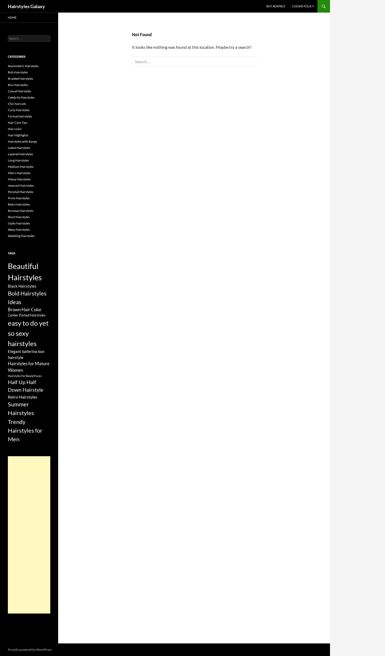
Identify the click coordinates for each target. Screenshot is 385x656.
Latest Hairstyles (19, 148)
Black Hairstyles (22, 286)
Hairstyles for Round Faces (25, 376)
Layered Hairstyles (20, 154)
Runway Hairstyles (20, 211)
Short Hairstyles (19, 217)
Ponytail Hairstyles (20, 192)
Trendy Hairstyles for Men (25, 430)
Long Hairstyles (18, 160)
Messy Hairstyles (19, 179)
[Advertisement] (29, 535)
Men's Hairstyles (19, 173)
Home (12, 17)
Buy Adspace (275, 6)
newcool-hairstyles (21, 185)
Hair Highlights (18, 135)
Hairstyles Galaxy (26, 6)
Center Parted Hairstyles (27, 315)
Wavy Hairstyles (19, 230)
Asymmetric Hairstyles (23, 66)
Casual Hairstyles (19, 91)
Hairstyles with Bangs (22, 141)
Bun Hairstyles (18, 85)
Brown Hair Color (25, 309)
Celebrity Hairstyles (21, 97)
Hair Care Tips (17, 123)
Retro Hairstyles (19, 204)
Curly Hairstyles (19, 110)
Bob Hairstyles (18, 72)
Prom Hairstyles (19, 198)
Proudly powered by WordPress (30, 650)
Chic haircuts (17, 104)
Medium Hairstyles (21, 167)
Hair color (15, 129)
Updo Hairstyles (19, 223)
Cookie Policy (303, 6)
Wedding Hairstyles (21, 236)
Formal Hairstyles (20, 116)
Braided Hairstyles (20, 78)
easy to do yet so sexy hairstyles (28, 333)
